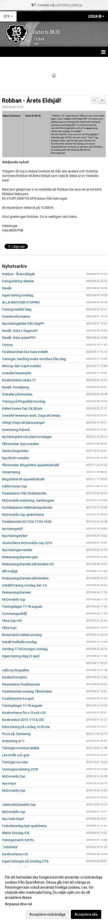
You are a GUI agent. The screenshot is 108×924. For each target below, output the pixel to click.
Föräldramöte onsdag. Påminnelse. (27, 691)
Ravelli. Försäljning (15, 387)
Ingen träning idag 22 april (20, 656)
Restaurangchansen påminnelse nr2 (28, 564)
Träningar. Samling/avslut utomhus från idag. (34, 359)
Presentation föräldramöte (21, 684)
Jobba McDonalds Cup (19, 805)
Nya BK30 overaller (15, 458)
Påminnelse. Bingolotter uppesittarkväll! (30, 465)
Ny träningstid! (12, 529)
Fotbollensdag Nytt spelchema (24, 826)
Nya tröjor (9, 783)
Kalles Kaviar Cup (14, 486)
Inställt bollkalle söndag (19, 642)
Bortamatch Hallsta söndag (22, 635)
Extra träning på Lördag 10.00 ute (25, 727)
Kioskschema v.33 (15, 854)
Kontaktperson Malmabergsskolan (27, 507)
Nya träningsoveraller (17, 550)
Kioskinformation (14, 677)
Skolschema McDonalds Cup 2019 (27, 543)
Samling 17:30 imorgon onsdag (24, 649)
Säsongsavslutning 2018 (20, 769)
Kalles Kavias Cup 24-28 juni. (22, 408)
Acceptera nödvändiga (47, 914)
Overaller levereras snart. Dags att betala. (31, 415)
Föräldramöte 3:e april (18, 698)
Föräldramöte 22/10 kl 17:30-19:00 (26, 522)
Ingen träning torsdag (17, 295)
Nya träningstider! (14, 536)
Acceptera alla (86, 914)
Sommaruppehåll (14, 613)
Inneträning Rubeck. (16, 430)
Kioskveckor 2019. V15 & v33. (23, 720)
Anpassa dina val (18, 904)
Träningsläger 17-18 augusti (22, 606)
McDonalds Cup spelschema (23, 514)
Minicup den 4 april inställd (21, 366)
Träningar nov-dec (15, 762)
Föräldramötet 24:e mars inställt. (25, 352)
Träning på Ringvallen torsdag (23, 401)
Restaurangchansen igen (20, 557)
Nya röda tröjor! (13, 819)
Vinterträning (11, 472)
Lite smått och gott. (16, 755)
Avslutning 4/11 (13, 741)
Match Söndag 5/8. (16, 833)
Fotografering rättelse (18, 281)
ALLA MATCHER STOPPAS (21, 302)
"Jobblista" (10, 847)
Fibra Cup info (12, 621)
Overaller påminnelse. (17, 394)
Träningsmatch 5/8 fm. (18, 840)
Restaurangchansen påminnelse (25, 578)
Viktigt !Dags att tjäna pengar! (23, 422)
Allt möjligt (10, 571)
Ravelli (6, 288)
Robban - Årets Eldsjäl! (31, 100)
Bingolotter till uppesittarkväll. (23, 479)
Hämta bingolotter (15, 451)
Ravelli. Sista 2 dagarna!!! (20, 331)
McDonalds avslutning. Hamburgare (28, 500)
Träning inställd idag (16, 309)
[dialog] (54, 895)
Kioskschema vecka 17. (19, 380)
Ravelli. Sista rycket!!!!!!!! (19, 338)
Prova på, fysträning (16, 734)
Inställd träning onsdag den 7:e (24, 585)
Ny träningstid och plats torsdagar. (27, 437)
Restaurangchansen (16, 592)
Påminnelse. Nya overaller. (20, 444)
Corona (7, 345)
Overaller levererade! (16, 373)
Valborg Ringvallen (15, 670)
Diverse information (16, 316)
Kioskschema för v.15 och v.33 (24, 713)
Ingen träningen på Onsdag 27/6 (25, 861)
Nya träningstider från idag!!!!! (23, 323)
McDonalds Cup (13, 599)
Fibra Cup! (9, 628)
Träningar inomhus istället (20, 748)
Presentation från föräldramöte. (24, 493)
